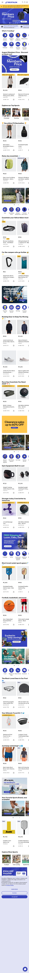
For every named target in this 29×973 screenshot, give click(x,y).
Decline (14, 893)
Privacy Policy (10, 885)
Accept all (14, 896)
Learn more (14, 889)
